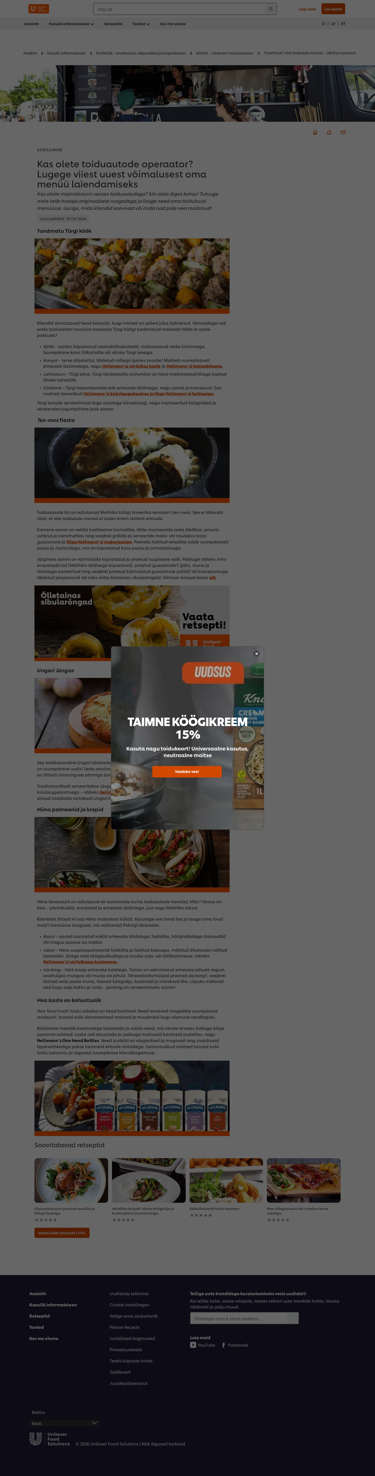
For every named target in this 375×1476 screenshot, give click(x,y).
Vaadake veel (187, 771)
